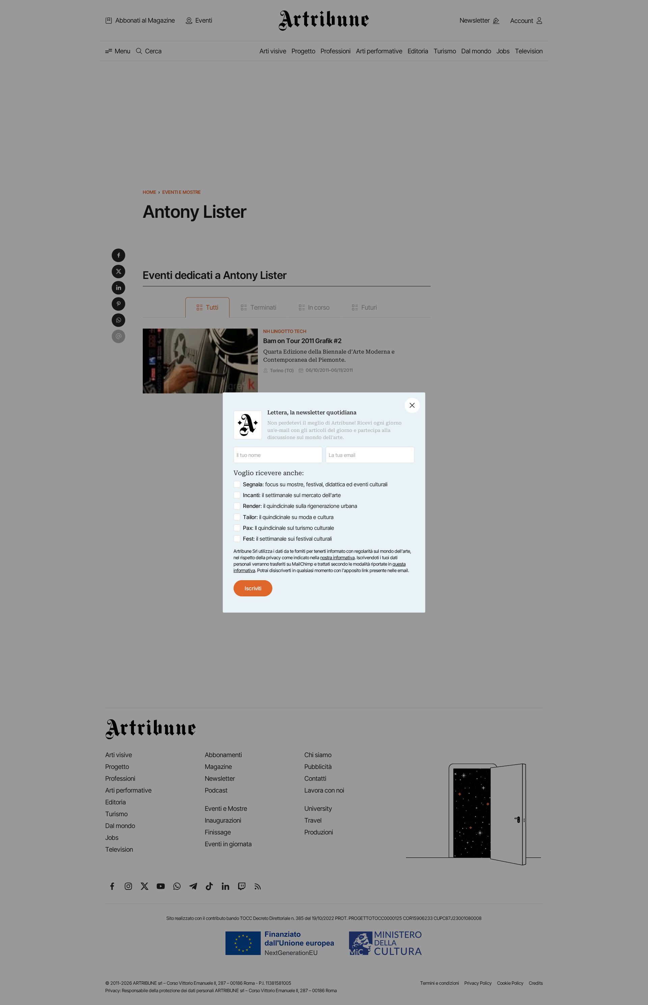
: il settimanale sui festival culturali (287, 538)
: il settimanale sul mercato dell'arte (292, 495)
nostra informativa (337, 557)
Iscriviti (253, 588)
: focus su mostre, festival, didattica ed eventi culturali (315, 484)
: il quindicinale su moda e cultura (288, 517)
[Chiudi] (412, 405)
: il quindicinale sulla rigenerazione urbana (300, 505)
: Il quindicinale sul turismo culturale (288, 527)
